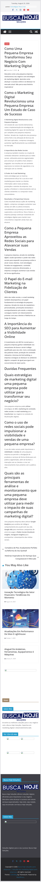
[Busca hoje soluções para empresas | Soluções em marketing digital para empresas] (4, 31)
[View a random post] (36, 31)
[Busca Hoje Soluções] (20, 714)
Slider (7, 44)
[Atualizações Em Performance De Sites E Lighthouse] (20, 610)
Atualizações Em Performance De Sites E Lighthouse (19, 632)
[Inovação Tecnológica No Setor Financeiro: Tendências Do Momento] (20, 571)
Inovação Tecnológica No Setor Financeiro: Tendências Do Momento (19, 595)
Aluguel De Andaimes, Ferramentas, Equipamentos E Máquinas (19, 652)
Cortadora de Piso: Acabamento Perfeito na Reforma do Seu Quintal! (21, 549)
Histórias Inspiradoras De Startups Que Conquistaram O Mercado (20, 557)
